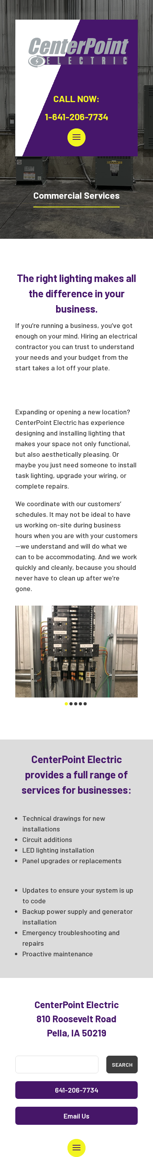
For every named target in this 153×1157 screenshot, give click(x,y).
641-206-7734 (76, 1090)
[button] (66, 703)
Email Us (76, 1115)
